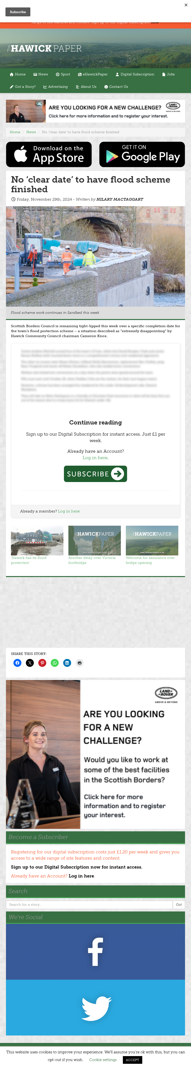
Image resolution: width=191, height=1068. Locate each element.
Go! (179, 905)
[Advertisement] (95, 612)
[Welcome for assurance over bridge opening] (152, 541)
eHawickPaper (95, 74)
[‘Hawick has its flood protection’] (37, 541)
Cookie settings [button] (103, 1060)
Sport (65, 74)
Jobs (170, 74)
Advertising (57, 87)
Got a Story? (25, 87)
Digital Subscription (137, 74)
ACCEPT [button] (132, 1060)
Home (20, 74)
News (42, 74)
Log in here (95, 457)
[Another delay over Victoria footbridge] (94, 541)
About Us (88, 87)
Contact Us (118, 87)
